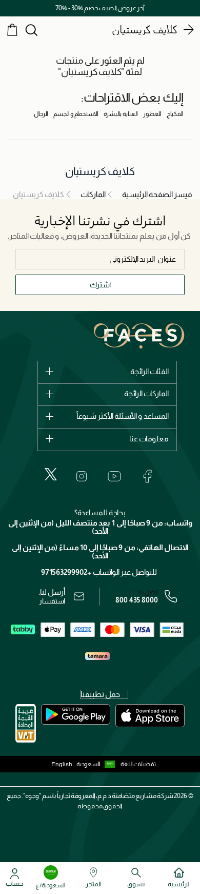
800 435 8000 (136, 600)
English (61, 764)
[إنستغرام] (81, 476)
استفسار (52, 601)
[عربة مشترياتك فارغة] (12, 29)
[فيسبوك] (147, 476)
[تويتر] (51, 474)
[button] (97, 764)
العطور (152, 114)
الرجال (41, 114)
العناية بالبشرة (121, 114)
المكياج (175, 114)
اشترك (100, 284)
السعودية (88, 764)
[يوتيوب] (114, 476)
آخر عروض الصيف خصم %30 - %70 (100, 8)
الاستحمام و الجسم (75, 114)
